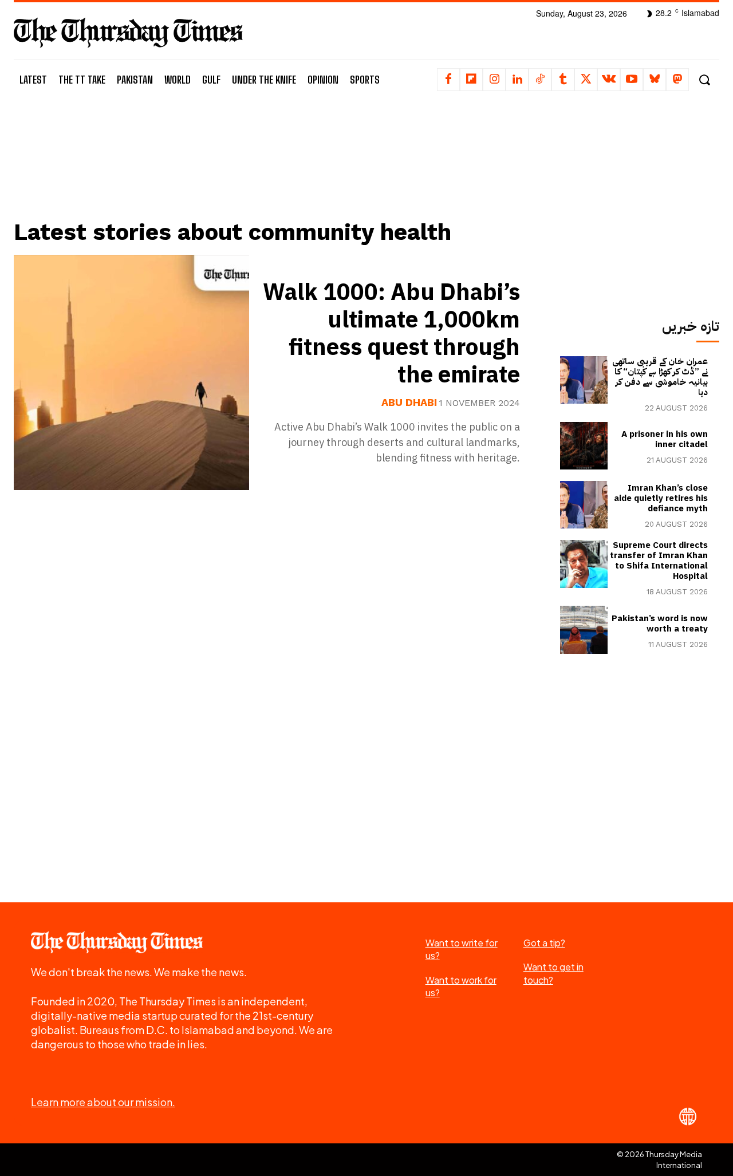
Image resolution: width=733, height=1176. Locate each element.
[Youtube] (631, 79)
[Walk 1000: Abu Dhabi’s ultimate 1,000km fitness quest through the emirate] (131, 372)
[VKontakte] (608, 79)
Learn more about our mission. (103, 1101)
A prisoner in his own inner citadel (664, 439)
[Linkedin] (517, 79)
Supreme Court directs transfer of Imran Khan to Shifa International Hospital (659, 560)
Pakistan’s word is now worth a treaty (660, 623)
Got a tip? (544, 943)
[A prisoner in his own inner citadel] (584, 445)
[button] (704, 80)
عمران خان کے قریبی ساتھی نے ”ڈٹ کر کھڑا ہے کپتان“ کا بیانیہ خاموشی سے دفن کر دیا (660, 376)
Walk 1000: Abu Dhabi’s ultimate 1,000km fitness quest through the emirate (391, 333)
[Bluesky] (654, 79)
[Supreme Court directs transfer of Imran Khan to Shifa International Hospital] (584, 563)
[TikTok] (540, 79)
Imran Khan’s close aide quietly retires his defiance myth (661, 498)
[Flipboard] (471, 79)
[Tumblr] (562, 79)
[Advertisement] (275, 170)
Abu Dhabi (409, 402)
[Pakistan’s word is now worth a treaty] (584, 629)
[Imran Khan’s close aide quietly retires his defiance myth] (584, 504)
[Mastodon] (677, 79)
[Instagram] (494, 79)
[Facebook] (448, 79)
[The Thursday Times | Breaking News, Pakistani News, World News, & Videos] (128, 32)
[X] (585, 79)
